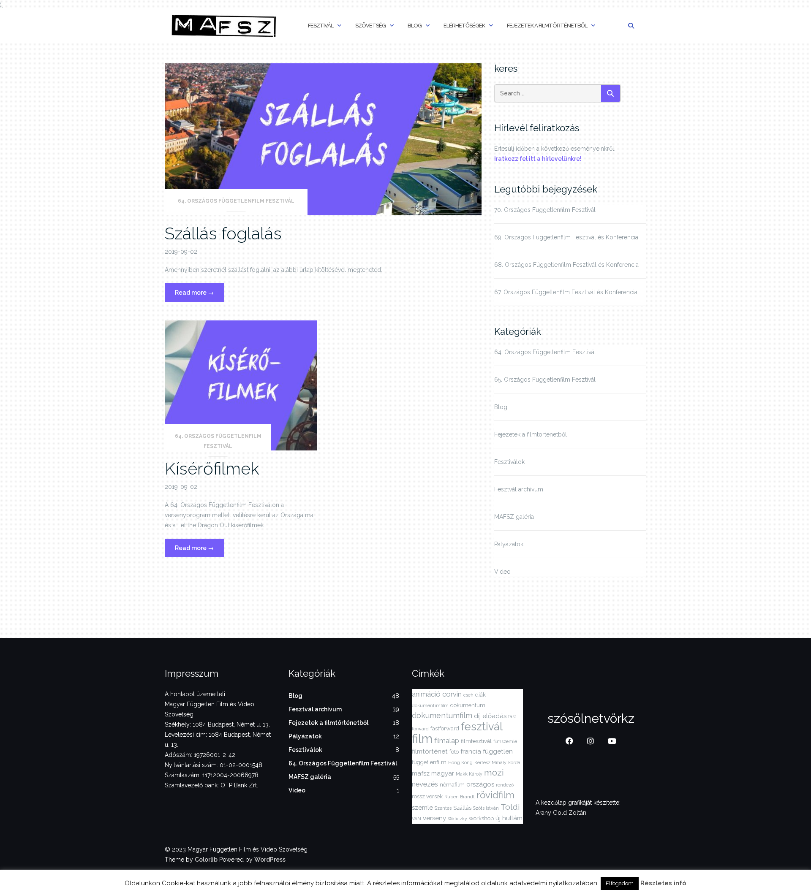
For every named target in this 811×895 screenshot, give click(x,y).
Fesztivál (320, 25)
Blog (415, 25)
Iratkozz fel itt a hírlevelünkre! (538, 158)
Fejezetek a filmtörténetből (547, 25)
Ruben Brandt (459, 796)
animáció (426, 694)
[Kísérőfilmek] (241, 385)
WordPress (270, 859)
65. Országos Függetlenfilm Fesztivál (545, 379)
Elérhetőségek (464, 25)
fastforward (444, 728)
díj (477, 716)
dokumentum (467, 705)
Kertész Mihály (490, 762)
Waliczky (457, 818)
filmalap (446, 740)
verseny (434, 818)
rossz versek (427, 796)
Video (502, 571)
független (498, 751)
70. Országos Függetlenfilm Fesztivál (545, 209)
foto (454, 752)
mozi (494, 772)
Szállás (462, 808)
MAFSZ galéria (514, 516)
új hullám (509, 818)
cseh (468, 694)
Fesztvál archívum (518, 489)
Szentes (443, 808)
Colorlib (206, 859)
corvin (452, 694)
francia (470, 751)
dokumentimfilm (430, 705)
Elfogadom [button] (620, 883)
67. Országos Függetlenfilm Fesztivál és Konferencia (565, 292)
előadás (494, 716)
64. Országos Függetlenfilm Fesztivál (236, 201)
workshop (481, 818)
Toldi (510, 806)
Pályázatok (508, 544)
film (422, 738)
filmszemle (505, 741)
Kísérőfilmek (212, 468)
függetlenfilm (429, 762)
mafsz (421, 773)
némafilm (452, 784)
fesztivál (482, 726)
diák (480, 695)
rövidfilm (495, 794)
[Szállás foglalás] (323, 138)
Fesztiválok (509, 461)
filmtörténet (430, 751)
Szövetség (370, 25)
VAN (416, 818)
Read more (199, 295)
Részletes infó (663, 883)
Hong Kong (460, 762)
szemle (422, 807)
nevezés (425, 784)
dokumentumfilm (442, 715)
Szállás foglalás (223, 233)
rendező (505, 784)
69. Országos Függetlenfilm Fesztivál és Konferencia (566, 237)
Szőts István (486, 808)
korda (514, 762)
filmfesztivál (476, 741)
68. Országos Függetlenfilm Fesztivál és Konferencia (566, 264)
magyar (442, 773)
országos (480, 784)
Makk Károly (469, 773)
